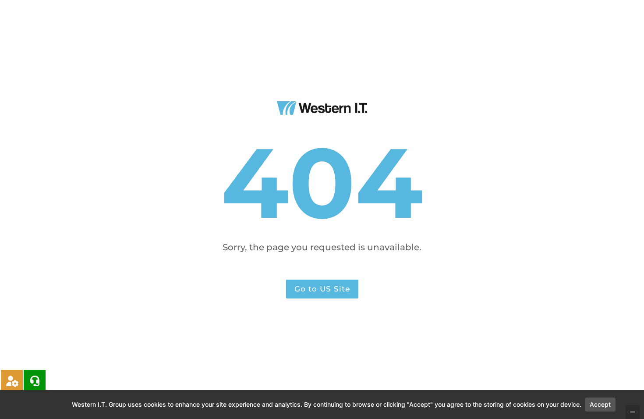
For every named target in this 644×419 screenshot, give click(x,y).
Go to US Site (322, 288)
